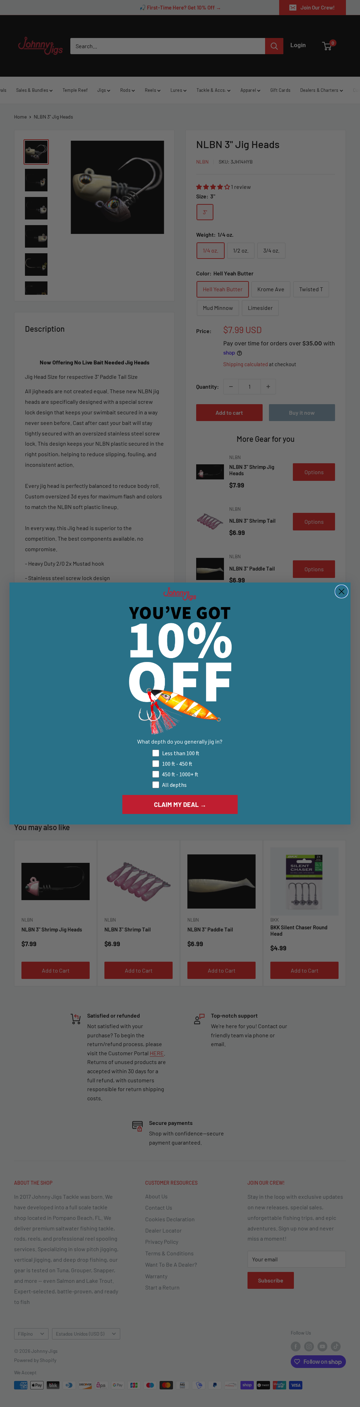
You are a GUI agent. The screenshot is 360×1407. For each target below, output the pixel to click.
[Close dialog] (341, 591)
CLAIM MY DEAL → (180, 804)
